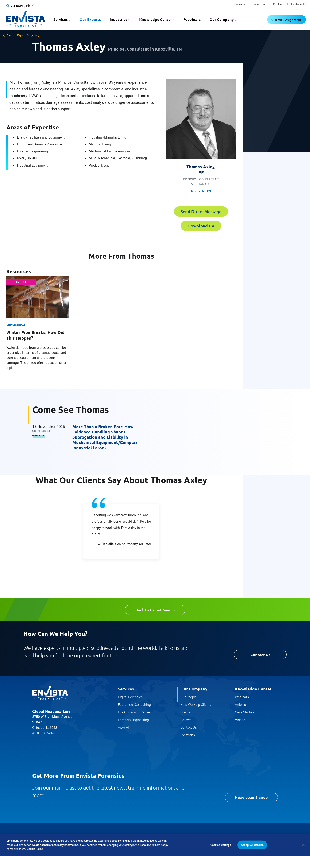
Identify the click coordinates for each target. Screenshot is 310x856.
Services (126, 689)
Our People (188, 697)
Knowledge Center (253, 689)
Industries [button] (118, 19)
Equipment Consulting (134, 705)
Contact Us (260, 654)
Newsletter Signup (251, 797)
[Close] (303, 844)
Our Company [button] (221, 19)
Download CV (200, 226)
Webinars (192, 19)
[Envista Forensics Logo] (50, 693)
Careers (239, 4)
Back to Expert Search (155, 609)
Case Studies (244, 712)
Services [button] (60, 19)
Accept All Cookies (252, 845)
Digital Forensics (130, 697)
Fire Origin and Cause (134, 712)
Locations (258, 4)
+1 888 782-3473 (45, 733)
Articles (240, 705)
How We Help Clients (195, 705)
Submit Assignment (286, 19)
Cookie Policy (35, 849)
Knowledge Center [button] (155, 19)
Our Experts (90, 19)
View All (124, 727)
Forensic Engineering (133, 720)
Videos (240, 720)
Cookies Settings (220, 845)
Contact (278, 4)
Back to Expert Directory (23, 35)
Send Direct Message (201, 211)
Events (185, 712)
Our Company (193, 689)
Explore (296, 4)
